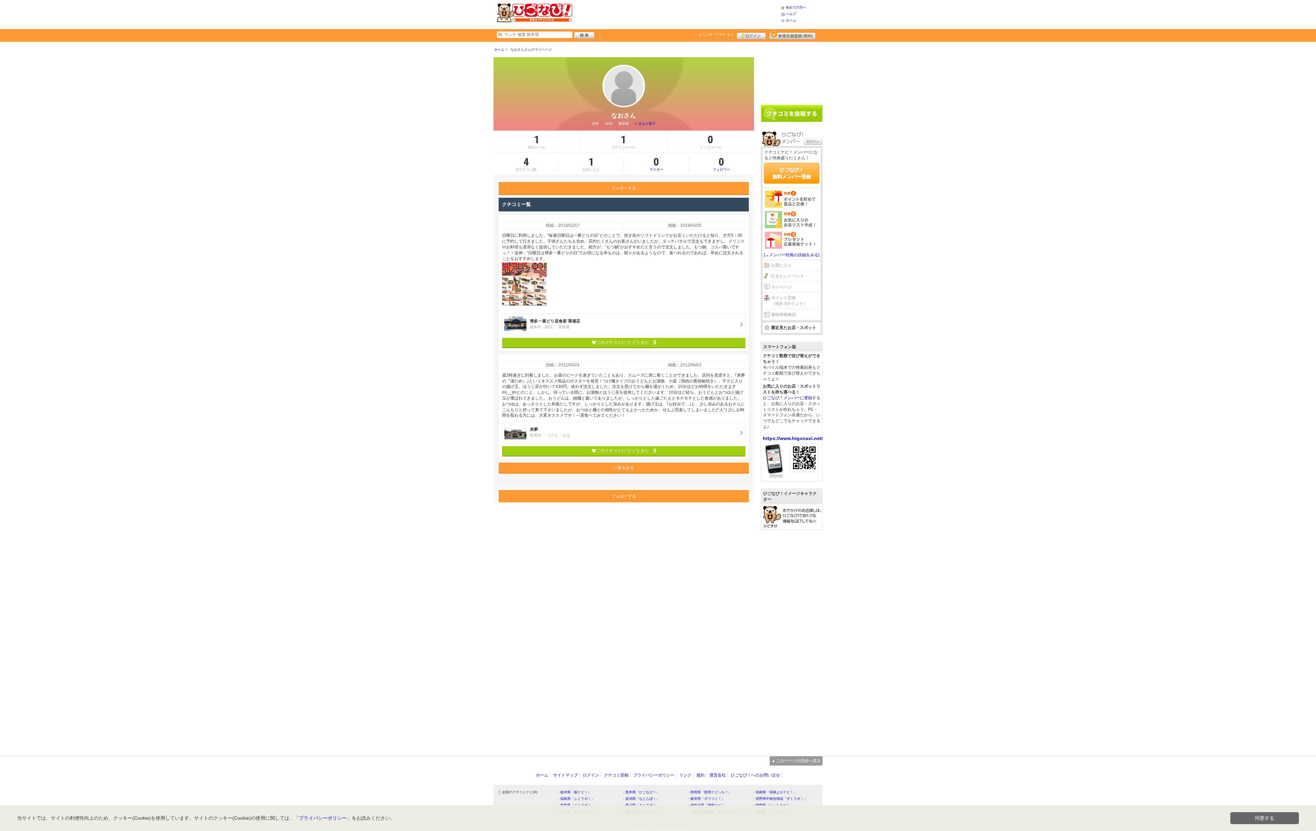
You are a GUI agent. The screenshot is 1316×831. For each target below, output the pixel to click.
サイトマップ (565, 775)
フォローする (623, 188)
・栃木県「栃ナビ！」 (574, 792)
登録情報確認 (783, 314)
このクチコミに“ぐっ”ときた (626, 342)
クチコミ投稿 (616, 775)
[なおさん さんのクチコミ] (524, 284)
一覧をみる (623, 467)
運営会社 (717, 775)
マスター (656, 163)
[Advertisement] (676, 13)
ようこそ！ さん (716, 34)
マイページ (781, 287)
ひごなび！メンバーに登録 (787, 397)
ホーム (791, 20)
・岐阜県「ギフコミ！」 (706, 799)
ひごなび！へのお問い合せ (755, 775)
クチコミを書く (791, 113)
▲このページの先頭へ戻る (796, 760)
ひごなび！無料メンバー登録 (791, 173)
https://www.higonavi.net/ (793, 438)
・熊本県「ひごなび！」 (641, 792)
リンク (685, 775)
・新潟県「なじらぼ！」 (641, 799)
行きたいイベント (787, 276)
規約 (700, 775)
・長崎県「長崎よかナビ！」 (774, 792)
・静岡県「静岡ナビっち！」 (709, 792)
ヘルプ (791, 14)
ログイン (751, 34)
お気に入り (781, 265)
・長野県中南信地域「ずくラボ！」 (779, 799)
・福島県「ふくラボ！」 (576, 799)
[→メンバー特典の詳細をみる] (791, 255)
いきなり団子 (645, 123)
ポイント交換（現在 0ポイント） (789, 300)
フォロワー (721, 163)
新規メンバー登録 (792, 34)
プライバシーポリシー (653, 775)
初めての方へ (796, 7)
